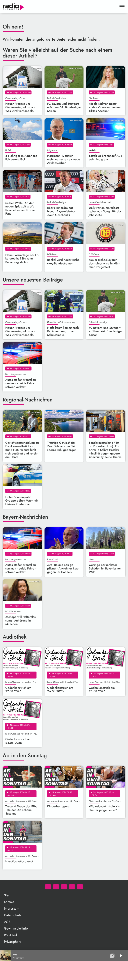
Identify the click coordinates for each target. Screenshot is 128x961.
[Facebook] (56, 886)
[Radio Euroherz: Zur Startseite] (60, 6)
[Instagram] (64, 886)
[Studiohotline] (80, 886)
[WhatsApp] (48, 886)
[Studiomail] (72, 886)
